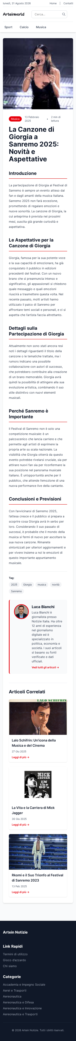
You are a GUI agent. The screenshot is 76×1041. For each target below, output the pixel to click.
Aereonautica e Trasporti (20, 1014)
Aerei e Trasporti (14, 990)
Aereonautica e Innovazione (22, 1008)
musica (42, 584)
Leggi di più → (20, 757)
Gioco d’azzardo (14, 960)
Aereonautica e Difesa (18, 1002)
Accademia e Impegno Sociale (24, 984)
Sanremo (16, 591)
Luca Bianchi (43, 607)
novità (55, 584)
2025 (14, 584)
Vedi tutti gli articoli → (45, 667)
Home (53, 3)
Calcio (24, 27)
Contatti (68, 3)
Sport (8, 27)
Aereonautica (12, 996)
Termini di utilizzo (15, 954)
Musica (41, 27)
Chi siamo (10, 966)
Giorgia (27, 584)
